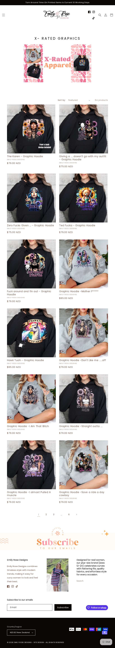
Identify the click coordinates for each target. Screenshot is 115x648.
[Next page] (76, 514)
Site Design (39, 642)
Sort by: (61, 100)
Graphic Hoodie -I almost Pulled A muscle (29, 494)
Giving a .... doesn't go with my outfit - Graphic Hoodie (82, 158)
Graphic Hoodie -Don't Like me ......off (82, 360)
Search (80, 581)
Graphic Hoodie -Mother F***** (78, 291)
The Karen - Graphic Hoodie (25, 156)
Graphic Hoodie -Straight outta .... (81, 426)
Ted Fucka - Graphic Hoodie (77, 225)
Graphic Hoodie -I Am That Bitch (28, 426)
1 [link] (38, 514)
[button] (3, 15)
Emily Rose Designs (23, 642)
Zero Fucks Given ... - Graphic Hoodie (30, 225)
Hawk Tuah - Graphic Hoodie (25, 360)
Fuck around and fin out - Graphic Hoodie (29, 293)
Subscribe (63, 607)
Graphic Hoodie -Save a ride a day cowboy (81, 494)
